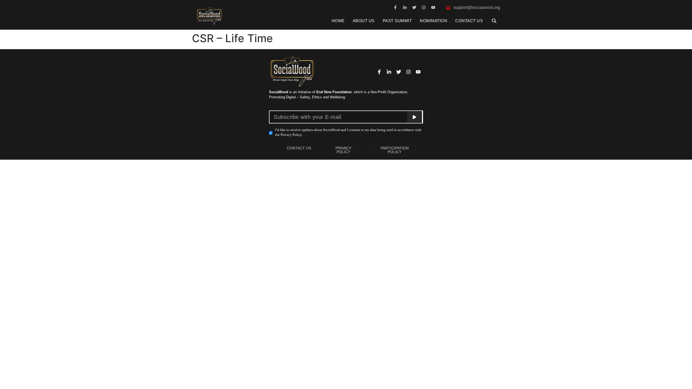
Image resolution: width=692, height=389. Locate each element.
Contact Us (469, 20)
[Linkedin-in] (405, 7)
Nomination (433, 20)
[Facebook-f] (395, 7)
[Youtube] (433, 7)
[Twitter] (414, 7)
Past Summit (397, 20)
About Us (364, 20)
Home (338, 20)
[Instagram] (424, 7)
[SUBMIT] (414, 117)
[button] (494, 20)
